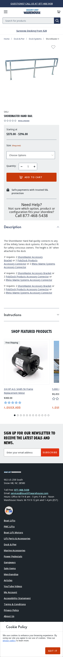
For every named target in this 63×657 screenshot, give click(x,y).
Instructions (12, 314)
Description (12, 226)
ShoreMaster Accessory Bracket (34, 273)
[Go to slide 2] (18, 415)
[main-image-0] (31, 70)
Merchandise (11, 574)
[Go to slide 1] (15, 415)
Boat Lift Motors (13, 532)
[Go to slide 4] (24, 415)
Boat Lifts (9, 520)
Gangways (10, 562)
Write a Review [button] (23, 121)
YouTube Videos (13, 586)
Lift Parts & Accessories (17, 538)
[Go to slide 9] (39, 415)
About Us (9, 616)
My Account (10, 592)
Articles (8, 580)
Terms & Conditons (15, 604)
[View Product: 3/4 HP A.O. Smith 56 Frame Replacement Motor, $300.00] (27, 362)
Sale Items (10, 568)
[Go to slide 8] (36, 415)
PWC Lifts (9, 526)
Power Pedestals (13, 556)
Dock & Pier (19, 38)
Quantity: (11, 165)
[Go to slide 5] (27, 415)
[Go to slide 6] (30, 415)
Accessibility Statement (17, 598)
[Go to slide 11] (45, 415)
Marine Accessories (14, 550)
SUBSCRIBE (50, 452)
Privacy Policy (11, 610)
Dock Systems (35, 38)
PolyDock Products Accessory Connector (27, 276)
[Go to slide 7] (33, 415)
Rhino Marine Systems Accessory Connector (29, 279)
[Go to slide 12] (48, 415)
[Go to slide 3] (21, 415)
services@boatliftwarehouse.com (29, 493)
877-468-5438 (21, 489)
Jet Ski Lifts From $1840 (31, 30)
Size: (13, 145)
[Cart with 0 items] (58, 12)
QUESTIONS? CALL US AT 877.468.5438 (31, 3)
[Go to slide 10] (42, 415)
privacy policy (9, 641)
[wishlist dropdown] (53, 48)
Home (7, 38)
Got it (52, 650)
